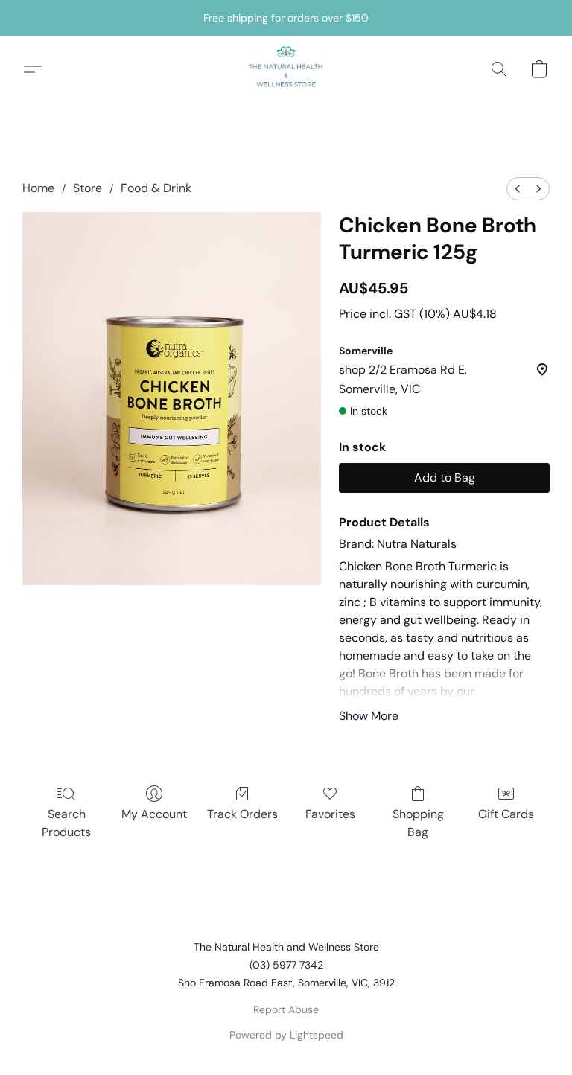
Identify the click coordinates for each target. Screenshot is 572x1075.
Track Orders (242, 814)
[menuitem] (517, 189)
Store (87, 188)
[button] (286, 69)
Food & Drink (156, 188)
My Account (154, 814)
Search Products (66, 823)
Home (38, 188)
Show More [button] (368, 716)
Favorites (330, 814)
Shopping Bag (418, 823)
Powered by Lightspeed (286, 1034)
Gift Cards (506, 814)
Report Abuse (286, 1009)
